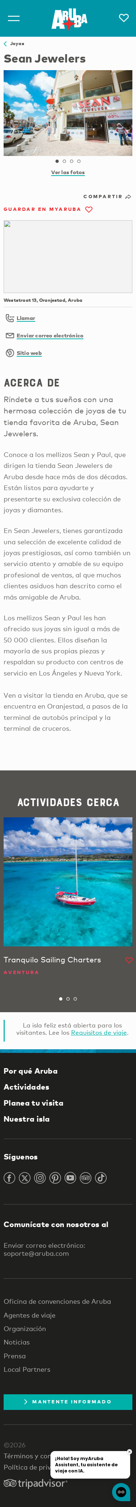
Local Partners (27, 1369)
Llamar (26, 317)
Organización (25, 1328)
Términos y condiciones (40, 1456)
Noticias (17, 1342)
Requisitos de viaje (99, 1032)
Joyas (15, 43)
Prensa (15, 1356)
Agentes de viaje (29, 1315)
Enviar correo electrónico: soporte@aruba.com (44, 1249)
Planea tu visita (33, 1102)
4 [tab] (79, 161)
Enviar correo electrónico (50, 335)
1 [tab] (57, 161)
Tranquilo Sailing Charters (52, 959)
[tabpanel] (68, 113)
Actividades (26, 1086)
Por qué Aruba (31, 1070)
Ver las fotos (68, 172)
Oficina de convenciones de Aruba (57, 1301)
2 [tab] (64, 161)
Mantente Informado (72, 1401)
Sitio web (29, 352)
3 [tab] (71, 161)
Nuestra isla (27, 1118)
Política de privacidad (38, 1467)
